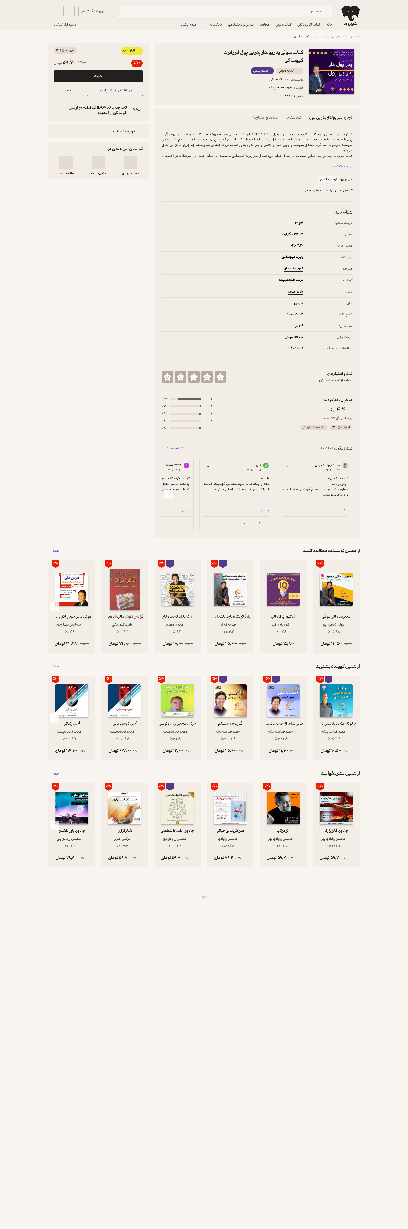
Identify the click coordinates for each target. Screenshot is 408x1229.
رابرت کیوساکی (279, 79)
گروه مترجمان (293, 268)
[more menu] (164, 96)
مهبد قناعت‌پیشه (280, 87)
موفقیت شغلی (312, 190)
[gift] (187, 96)
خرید (98, 76)
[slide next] (168, 494)
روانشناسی (320, 36)
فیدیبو (354, 36)
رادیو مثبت (287, 95)
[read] (66, 162)
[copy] (58, 110)
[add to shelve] (130, 162)
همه (55, 551)
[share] (198, 96)
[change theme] (54, 11)
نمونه (66, 90)
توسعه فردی (301, 36)
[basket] (69, 11)
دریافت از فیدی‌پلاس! (115, 90)
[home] (350, 16)
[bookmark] (176, 96)
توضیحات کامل (342, 166)
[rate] (220, 377)
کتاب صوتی (339, 36)
